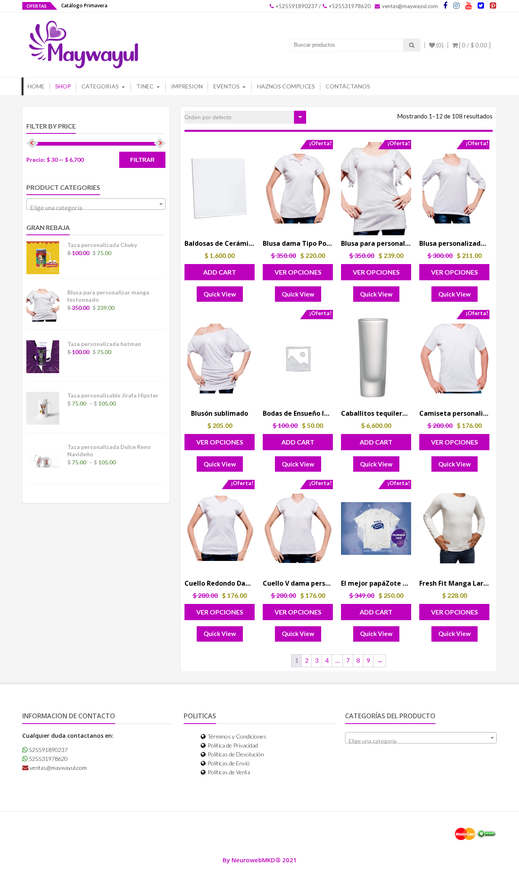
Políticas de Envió (228, 763)
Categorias (100, 86)
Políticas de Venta (228, 772)
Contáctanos (348, 86)
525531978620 (48, 758)
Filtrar (142, 160)
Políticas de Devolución (235, 754)
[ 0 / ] (474, 45)
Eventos (226, 86)
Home (36, 86)
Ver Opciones (298, 272)
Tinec (145, 86)
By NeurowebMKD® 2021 (260, 860)
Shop (63, 86)
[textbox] (96, 207)
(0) (439, 45)
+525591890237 (296, 6)
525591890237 (48, 749)
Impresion (187, 86)
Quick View (220, 294)
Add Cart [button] (219, 272)
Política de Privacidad (232, 745)
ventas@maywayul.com (409, 6)
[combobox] (95, 204)
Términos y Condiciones (236, 736)
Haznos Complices (286, 86)
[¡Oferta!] (298, 188)
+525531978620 (349, 6)
